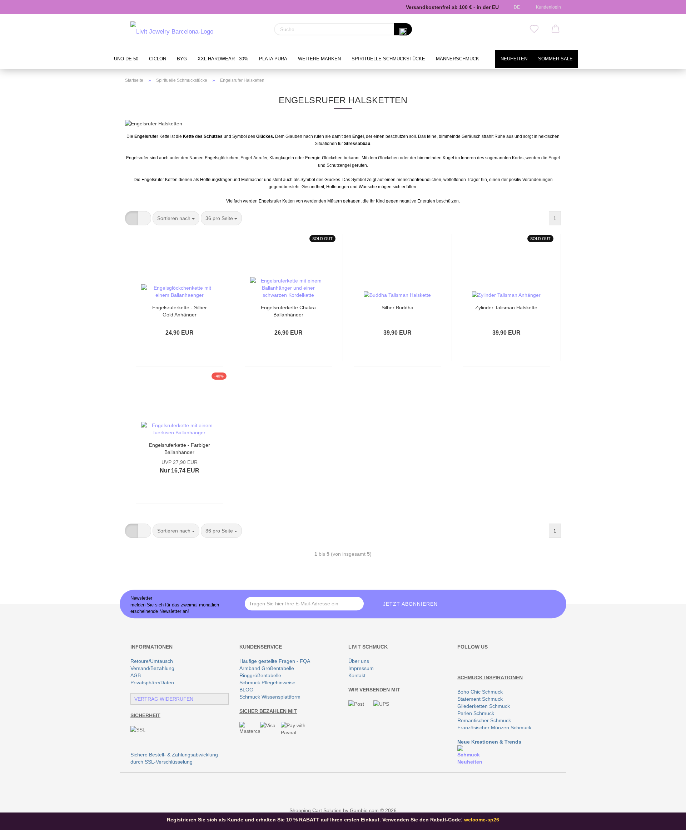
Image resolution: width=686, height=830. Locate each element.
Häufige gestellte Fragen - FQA (274, 661)
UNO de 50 (126, 58)
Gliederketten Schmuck (483, 706)
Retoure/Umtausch (151, 661)
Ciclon (157, 58)
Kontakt (357, 675)
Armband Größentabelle (266, 668)
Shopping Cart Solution (315, 810)
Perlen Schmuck (475, 713)
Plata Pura (273, 58)
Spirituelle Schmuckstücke (388, 58)
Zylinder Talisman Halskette (506, 307)
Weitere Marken (319, 58)
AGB (135, 675)
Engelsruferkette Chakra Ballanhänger (288, 310)
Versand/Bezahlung (152, 668)
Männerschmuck (457, 58)
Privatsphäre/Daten (152, 682)
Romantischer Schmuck (484, 720)
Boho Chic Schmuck (480, 692)
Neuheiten (514, 58)
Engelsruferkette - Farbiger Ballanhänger (179, 448)
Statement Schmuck (480, 699)
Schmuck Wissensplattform (269, 697)
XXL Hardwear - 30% (223, 58)
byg (182, 58)
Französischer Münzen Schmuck (494, 727)
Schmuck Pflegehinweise (267, 682)
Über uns (358, 661)
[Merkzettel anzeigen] (534, 29)
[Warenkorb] (555, 29)
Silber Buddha (397, 307)
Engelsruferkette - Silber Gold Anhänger (179, 310)
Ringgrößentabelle (260, 675)
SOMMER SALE (555, 58)
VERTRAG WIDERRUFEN (163, 699)
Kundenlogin (547, 7)
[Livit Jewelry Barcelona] (172, 32)
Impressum (361, 668)
